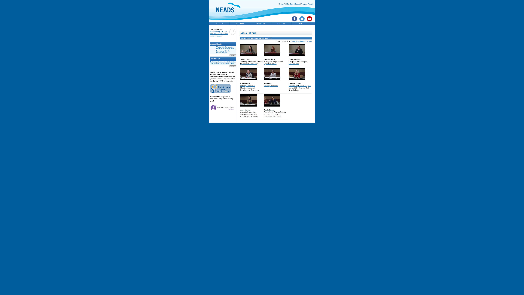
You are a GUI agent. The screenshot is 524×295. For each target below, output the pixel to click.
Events (301, 23)
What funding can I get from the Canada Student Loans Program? (219, 33)
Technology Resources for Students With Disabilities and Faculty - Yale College (223, 62)
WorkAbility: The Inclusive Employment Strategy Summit (225, 47)
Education (240, 23)
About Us (219, 23)
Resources (281, 23)
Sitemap (297, 4)
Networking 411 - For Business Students (223, 51)
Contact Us (282, 4)
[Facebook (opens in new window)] (294, 21)
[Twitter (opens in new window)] (302, 21)
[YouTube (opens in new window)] (309, 21)
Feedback (290, 4)
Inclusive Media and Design (301, 41)
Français (304, 4)
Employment (260, 23)
